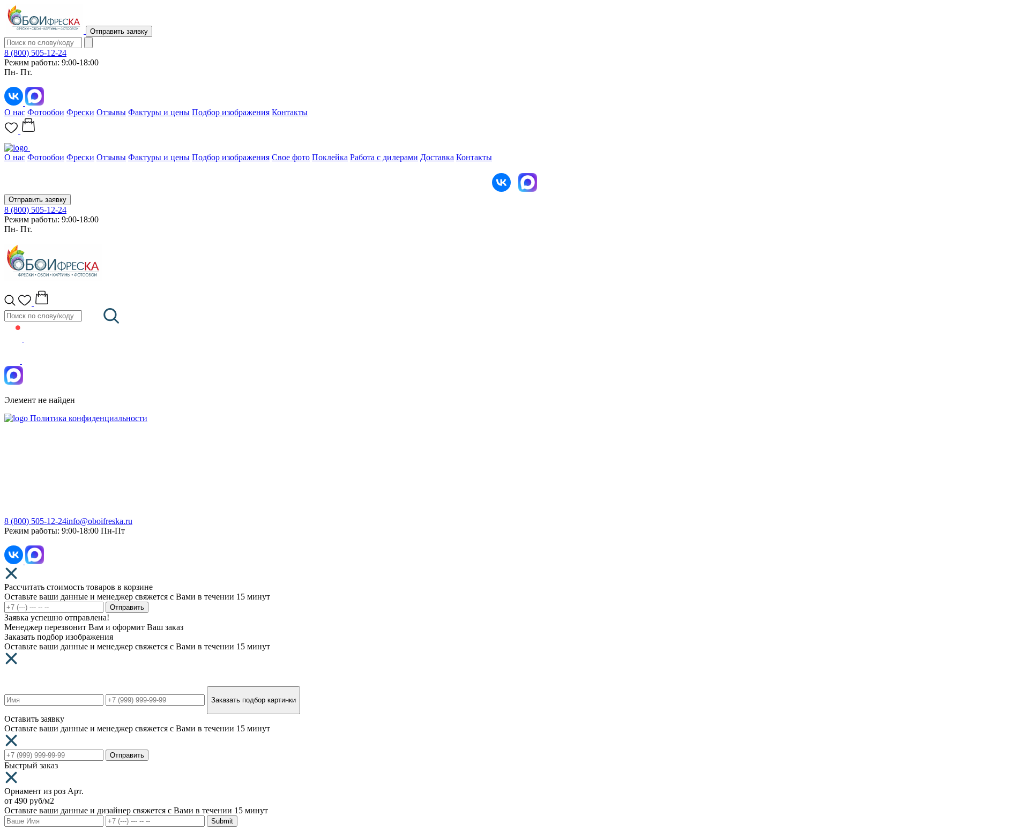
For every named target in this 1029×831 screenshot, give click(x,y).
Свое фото (291, 157)
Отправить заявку (119, 31)
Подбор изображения (231, 112)
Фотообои (45, 112)
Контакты (290, 112)
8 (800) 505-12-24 (35, 52)
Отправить (127, 607)
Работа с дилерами (384, 157)
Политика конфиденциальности (88, 418)
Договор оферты (544, 500)
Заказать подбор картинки (253, 700)
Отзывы (111, 112)
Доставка (437, 157)
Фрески (80, 112)
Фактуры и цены (159, 112)
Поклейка (330, 157)
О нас (14, 112)
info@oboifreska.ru (99, 521)
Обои (14, 469)
